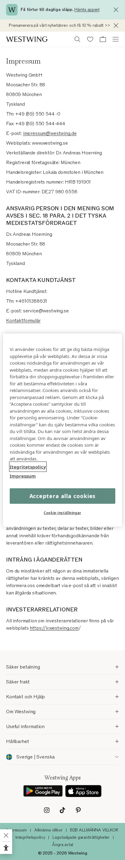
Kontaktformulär (23, 320)
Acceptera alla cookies (62, 495)
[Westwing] (26, 39)
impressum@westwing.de (50, 133)
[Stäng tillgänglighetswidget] (6, 835)
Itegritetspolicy (28, 466)
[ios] (83, 791)
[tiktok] (62, 810)
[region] (62, 430)
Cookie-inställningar (62, 512)
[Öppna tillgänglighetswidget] (6, 848)
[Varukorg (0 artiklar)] (102, 39)
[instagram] (46, 810)
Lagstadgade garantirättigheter (81, 837)
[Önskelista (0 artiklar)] (90, 39)
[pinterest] (78, 810)
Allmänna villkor (48, 830)
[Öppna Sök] (77, 39)
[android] (43, 791)
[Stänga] (117, 9)
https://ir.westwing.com (54, 628)
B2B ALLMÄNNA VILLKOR (94, 830)
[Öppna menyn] (115, 39)
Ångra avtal (62, 845)
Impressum (17, 830)
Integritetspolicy (30, 837)
